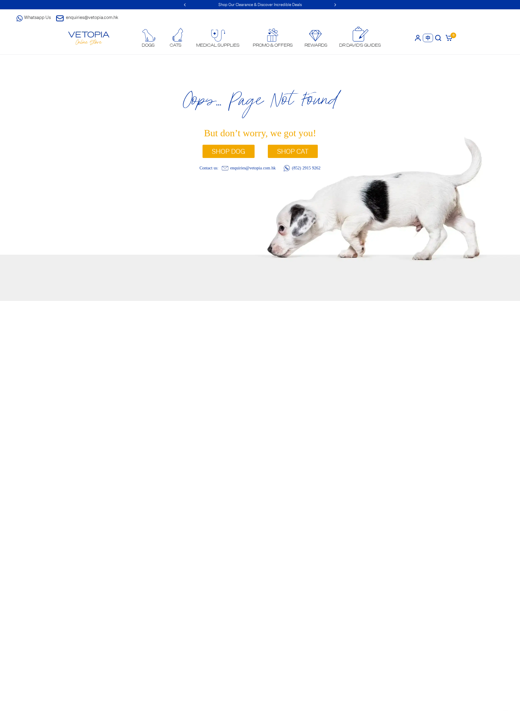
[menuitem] (148, 38)
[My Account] (418, 38)
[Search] (438, 38)
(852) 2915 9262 (306, 167)
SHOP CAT (292, 151)
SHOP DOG (228, 151)
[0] (448, 38)
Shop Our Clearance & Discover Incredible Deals (260, 4)
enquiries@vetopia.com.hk (92, 17)
